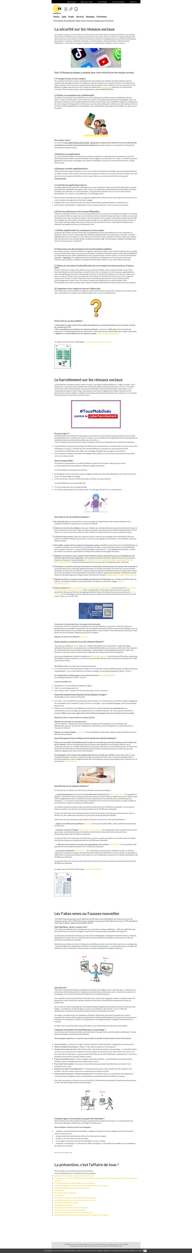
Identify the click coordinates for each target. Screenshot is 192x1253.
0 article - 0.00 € (87, 2)
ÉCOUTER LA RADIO (118, 2)
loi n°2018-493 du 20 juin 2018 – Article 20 (81, 143)
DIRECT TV (133, 2)
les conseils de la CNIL (62, 327)
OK (145, 1250)
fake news (67, 257)
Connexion (72, 2)
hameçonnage (60, 178)
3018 (111, 329)
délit (94, 385)
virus (90, 200)
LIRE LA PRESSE (102, 2)
